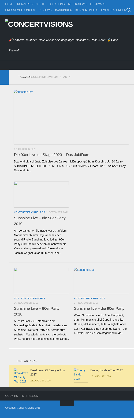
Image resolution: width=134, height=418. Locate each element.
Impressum (30, 395)
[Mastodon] (34, 65)
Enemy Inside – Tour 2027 (106, 370)
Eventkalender (113, 10)
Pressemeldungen (20, 10)
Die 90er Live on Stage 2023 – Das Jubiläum (51, 155)
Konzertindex (86, 10)
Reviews (45, 10)
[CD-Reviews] (51, 65)
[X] (25, 65)
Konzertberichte (31, 4)
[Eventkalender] (42, 65)
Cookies (11, 395)
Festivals (97, 4)
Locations (57, 4)
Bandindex (63, 10)
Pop (42, 212)
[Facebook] (7, 65)
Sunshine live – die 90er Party (99, 308)
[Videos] (60, 65)
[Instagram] (16, 65)
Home (9, 4)
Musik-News (77, 4)
